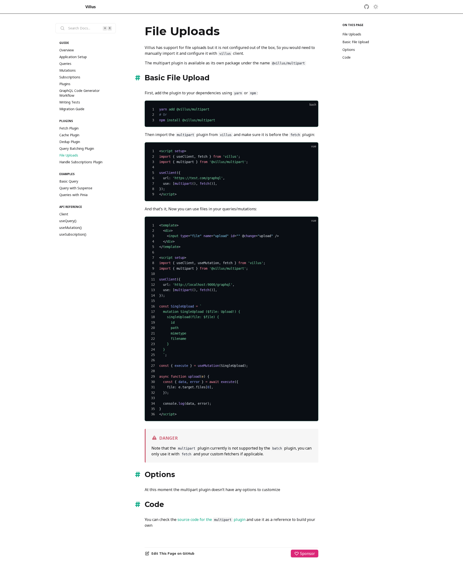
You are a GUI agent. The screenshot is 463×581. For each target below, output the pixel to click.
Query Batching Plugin (76, 148)
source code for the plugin (211, 519)
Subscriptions (69, 77)
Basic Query (68, 181)
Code (346, 57)
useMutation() (70, 227)
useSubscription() (72, 234)
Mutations (67, 70)
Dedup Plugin (69, 141)
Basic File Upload (355, 42)
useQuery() (67, 221)
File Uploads (68, 155)
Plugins (64, 84)
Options (348, 49)
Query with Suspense (75, 188)
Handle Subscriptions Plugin (80, 162)
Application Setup (73, 57)
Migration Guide (71, 109)
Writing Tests (69, 102)
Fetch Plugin (69, 128)
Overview (66, 50)
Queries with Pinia (73, 194)
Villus (90, 6)
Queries (65, 63)
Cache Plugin (69, 135)
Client (63, 214)
